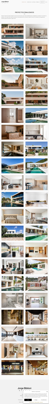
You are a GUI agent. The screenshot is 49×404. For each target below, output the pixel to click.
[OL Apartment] (12, 115)
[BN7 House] (12, 31)
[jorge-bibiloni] (5, 1)
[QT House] (12, 249)
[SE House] (12, 199)
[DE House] (12, 65)
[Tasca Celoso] (12, 367)
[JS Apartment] (12, 266)
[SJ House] (12, 300)
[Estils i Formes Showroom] (36, 317)
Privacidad (20, 399)
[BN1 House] (12, 165)
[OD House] (12, 81)
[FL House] (36, 149)
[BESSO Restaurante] (12, 317)
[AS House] (36, 266)
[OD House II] (36, 81)
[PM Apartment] (36, 48)
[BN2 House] (36, 165)
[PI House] (36, 98)
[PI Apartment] (12, 182)
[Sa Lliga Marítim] (36, 333)
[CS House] (36, 233)
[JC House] (36, 115)
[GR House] (36, 65)
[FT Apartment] (36, 132)
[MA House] (12, 98)
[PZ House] (12, 132)
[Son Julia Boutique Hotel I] (12, 350)
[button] (47, 391)
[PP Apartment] (36, 216)
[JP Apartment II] (12, 216)
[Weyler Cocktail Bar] (36, 367)
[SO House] (36, 283)
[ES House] (12, 48)
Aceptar (28, 399)
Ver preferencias (43, 399)
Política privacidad (36, 402)
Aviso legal (41, 402)
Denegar (36, 399)
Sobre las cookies (31, 402)
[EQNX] (36, 300)
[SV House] (12, 149)
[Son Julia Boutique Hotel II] (36, 350)
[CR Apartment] (36, 249)
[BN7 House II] (36, 31)
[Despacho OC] (12, 333)
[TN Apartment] (36, 182)
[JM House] (12, 233)
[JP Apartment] (36, 199)
